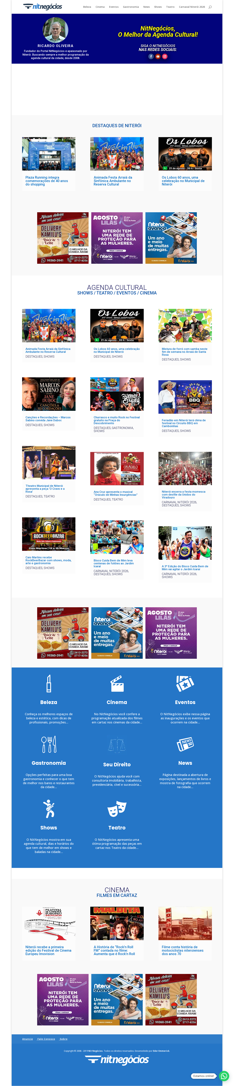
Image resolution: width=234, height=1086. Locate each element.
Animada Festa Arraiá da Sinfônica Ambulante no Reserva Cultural (113, 180)
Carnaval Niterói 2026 (192, 7)
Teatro (170, 7)
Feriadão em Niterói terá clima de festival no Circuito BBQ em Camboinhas (184, 423)
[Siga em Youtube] (158, 56)
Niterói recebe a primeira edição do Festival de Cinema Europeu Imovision (48, 950)
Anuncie (27, 1039)
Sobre (63, 1039)
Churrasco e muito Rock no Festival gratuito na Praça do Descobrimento (117, 420)
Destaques (34, 356)
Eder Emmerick (161, 1050)
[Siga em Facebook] (151, 56)
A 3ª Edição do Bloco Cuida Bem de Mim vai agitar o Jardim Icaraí (185, 568)
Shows (158, 7)
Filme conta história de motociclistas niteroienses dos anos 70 (183, 950)
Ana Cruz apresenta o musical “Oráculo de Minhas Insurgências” (116, 493)
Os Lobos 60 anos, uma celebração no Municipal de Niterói (183, 180)
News (146, 7)
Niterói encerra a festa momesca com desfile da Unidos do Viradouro (183, 494)
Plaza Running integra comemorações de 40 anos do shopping (47, 180)
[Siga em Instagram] (165, 56)
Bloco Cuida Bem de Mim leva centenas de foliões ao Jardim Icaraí (114, 563)
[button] (224, 1076)
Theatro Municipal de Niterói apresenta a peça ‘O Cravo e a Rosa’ (45, 488)
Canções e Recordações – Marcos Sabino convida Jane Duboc (48, 419)
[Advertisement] (117, 89)
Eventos (114, 7)
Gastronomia (131, 7)
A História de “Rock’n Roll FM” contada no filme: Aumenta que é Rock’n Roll (114, 950)
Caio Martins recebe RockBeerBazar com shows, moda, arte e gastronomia (48, 560)
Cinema (100, 7)
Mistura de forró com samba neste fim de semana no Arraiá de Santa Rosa (184, 351)
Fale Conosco (46, 1039)
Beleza (87, 7)
